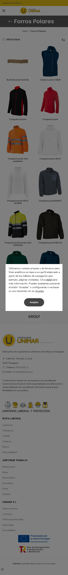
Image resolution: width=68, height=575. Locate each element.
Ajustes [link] (39, 291)
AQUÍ (49, 279)
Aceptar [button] (34, 302)
